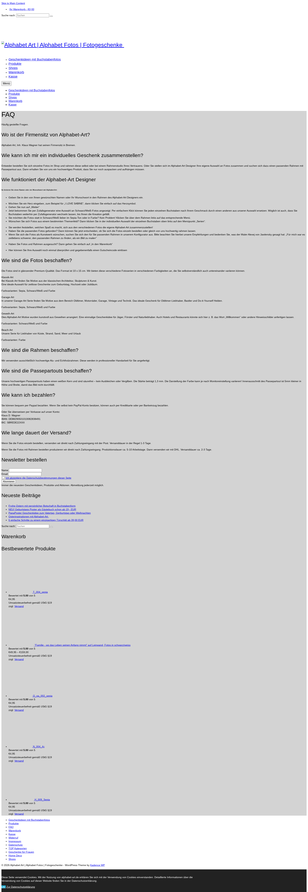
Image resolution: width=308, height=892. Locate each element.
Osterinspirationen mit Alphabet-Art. (29, 516)
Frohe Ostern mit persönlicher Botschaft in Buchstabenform (42, 505)
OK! (3, 886)
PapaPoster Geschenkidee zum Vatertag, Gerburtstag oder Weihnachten (50, 513)
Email (4, 474)
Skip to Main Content (13, 3)
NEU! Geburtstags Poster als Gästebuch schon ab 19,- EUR (42, 509)
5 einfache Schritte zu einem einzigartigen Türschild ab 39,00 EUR (46, 520)
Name (4, 470)
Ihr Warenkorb (21, 9)
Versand (19, 606)
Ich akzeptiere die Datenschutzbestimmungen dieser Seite (38, 477)
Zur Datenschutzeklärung (20, 886)
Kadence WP (97, 865)
